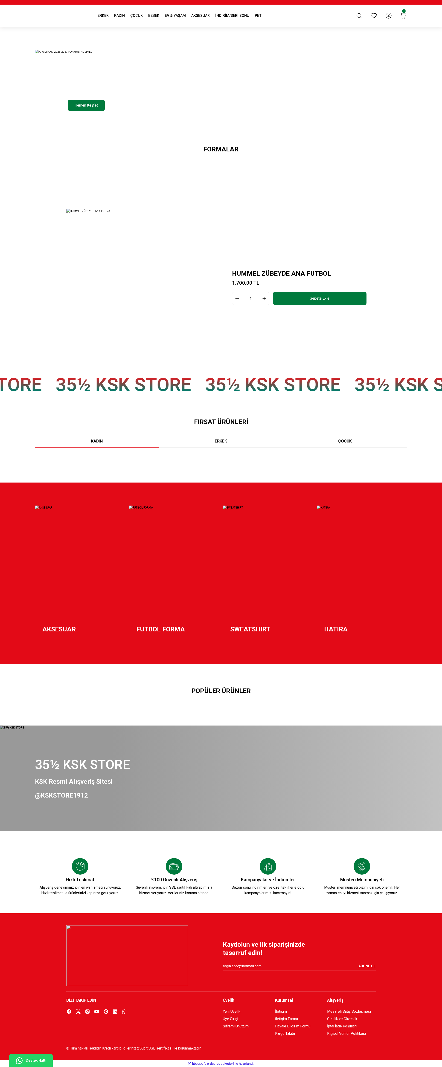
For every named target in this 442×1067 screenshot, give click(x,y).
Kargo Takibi (285, 1033)
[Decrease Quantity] (235, 298)
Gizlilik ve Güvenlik (342, 1019)
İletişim (281, 1011)
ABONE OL (367, 966)
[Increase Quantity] (265, 298)
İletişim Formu (286, 1019)
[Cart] (403, 15)
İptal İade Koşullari (342, 1026)
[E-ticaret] (220, 1064)
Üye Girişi (230, 1019)
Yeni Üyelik (231, 1011)
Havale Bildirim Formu (292, 1026)
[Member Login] (388, 15)
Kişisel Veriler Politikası (346, 1033)
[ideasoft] (197, 1063)
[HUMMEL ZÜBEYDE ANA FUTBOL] (142, 287)
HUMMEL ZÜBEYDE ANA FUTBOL (281, 273)
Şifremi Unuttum (236, 1026)
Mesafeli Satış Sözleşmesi (349, 1011)
